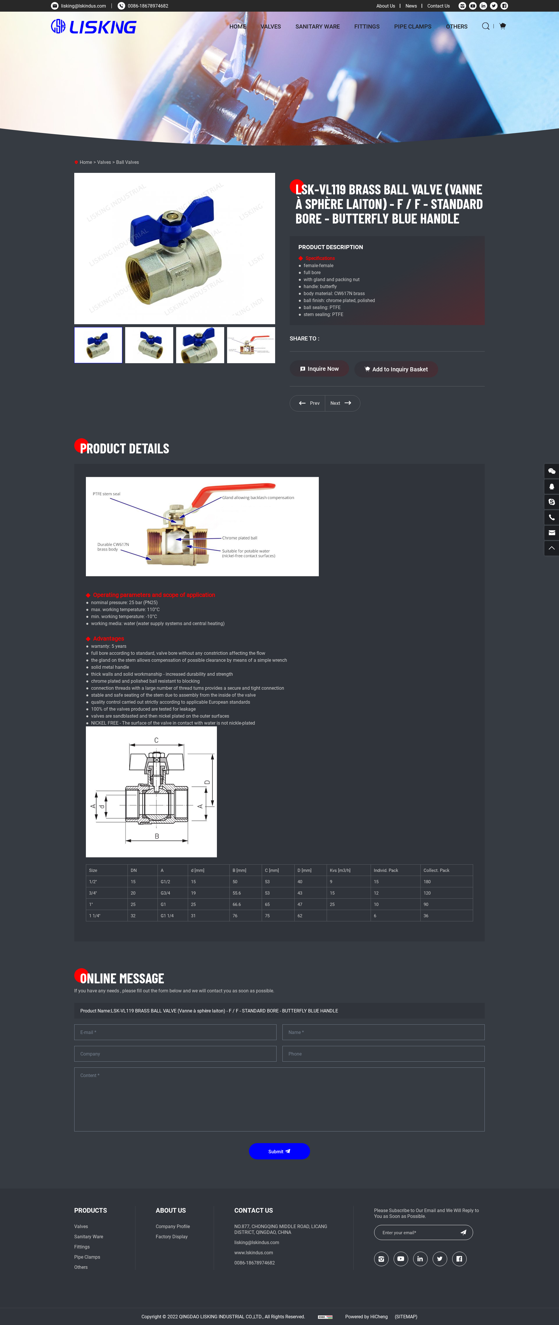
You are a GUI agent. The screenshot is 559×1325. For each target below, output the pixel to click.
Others (457, 26)
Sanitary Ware (318, 26)
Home (237, 26)
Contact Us (438, 6)
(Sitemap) (406, 1316)
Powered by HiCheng (366, 1316)
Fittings (367, 26)
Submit (275, 1151)
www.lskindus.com (253, 1252)
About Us (385, 6)
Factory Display (172, 1236)
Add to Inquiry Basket (400, 369)
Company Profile (173, 1226)
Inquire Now (323, 368)
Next (335, 403)
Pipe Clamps (412, 26)
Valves (271, 26)
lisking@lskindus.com (83, 6)
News (411, 6)
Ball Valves (127, 162)
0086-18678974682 (148, 6)
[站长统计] (325, 1316)
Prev (315, 403)
